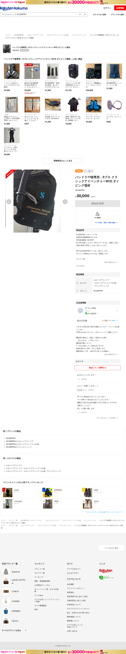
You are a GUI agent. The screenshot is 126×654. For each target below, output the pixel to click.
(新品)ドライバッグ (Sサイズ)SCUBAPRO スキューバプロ (11, 119)
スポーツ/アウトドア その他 (57, 35)
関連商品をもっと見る (63, 160)
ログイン (107, 7)
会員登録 (120, 7)
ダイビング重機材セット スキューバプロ (93, 85)
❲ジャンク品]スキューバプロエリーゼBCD (11, 85)
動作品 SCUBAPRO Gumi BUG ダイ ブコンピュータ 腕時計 (31, 86)
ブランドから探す (118, 14)
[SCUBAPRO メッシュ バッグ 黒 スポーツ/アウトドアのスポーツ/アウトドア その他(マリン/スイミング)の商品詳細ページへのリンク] (114, 71)
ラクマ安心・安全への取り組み (105, 222)
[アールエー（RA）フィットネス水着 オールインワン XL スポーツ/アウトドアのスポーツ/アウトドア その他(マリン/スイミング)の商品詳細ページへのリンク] (12, 135)
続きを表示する (110, 262)
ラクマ (8, 35)
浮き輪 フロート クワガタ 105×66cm (52, 117)
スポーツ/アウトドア (35, 35)
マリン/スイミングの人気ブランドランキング (103, 512)
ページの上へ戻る (111, 548)
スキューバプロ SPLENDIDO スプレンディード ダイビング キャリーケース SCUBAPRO (72, 87)
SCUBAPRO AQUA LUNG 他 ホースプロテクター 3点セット (52, 86)
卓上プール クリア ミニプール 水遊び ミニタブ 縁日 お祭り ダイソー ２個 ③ (31, 120)
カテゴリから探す (100, 14)
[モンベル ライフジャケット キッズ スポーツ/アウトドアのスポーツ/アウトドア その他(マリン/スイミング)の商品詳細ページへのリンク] (94, 104)
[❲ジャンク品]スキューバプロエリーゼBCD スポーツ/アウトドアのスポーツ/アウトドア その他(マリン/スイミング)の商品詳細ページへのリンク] (12, 71)
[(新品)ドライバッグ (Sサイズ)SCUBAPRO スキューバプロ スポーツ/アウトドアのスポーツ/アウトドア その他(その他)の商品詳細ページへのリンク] (12, 104)
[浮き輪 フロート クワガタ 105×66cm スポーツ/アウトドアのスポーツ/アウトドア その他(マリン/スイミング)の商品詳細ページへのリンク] (53, 104)
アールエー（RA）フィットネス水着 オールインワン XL (11, 150)
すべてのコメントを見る (106, 418)
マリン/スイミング (79, 35)
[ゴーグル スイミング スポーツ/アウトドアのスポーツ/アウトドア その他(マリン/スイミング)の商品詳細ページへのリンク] (114, 104)
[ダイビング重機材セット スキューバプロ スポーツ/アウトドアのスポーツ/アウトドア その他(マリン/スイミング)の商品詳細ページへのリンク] (94, 71)
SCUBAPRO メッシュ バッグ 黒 (114, 84)
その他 (6, 114)
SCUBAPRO (19, 35)
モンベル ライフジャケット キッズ (93, 117)
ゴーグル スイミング (113, 117)
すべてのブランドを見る (11, 630)
